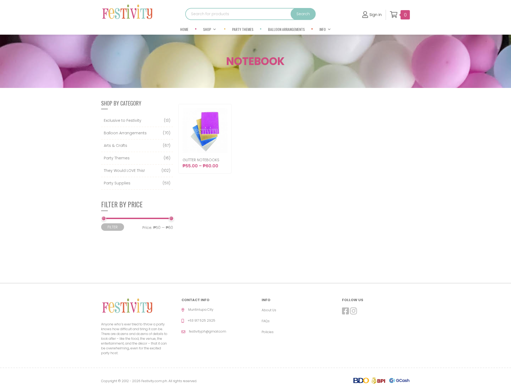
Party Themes (242, 29)
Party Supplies (117, 183)
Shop (207, 29)
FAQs (266, 321)
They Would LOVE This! (124, 170)
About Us (269, 310)
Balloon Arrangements (286, 29)
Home (184, 29)
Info (322, 29)
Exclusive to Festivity (122, 120)
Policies (268, 332)
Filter (113, 227)
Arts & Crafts (115, 145)
